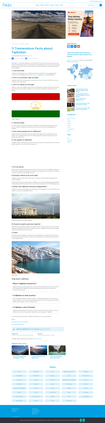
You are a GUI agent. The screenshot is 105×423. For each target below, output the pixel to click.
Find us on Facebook (19, 58)
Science (52, 5)
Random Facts (35, 412)
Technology (85, 392)
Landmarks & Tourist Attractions (69, 379)
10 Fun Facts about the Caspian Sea (38, 357)
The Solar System (36, 396)
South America (52, 392)
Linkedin (75, 46)
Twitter (68, 46)
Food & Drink (19, 379)
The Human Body (19, 396)
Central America (19, 375)
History (37, 5)
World (61, 5)
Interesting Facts (35, 409)
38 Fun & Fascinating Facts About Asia (56, 357)
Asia (16, 43)
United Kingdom (19, 400)
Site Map (13, 411)
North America (69, 384)
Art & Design (36, 371)
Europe (69, 375)
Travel (69, 396)
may (19, 63)
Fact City (7, 5)
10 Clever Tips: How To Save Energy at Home (22, 335)
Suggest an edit (98, 1)
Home (13, 43)
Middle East (19, 384)
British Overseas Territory (69, 371)
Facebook (71, 46)
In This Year (52, 379)
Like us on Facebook (33, 329)
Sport (69, 392)
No (83, 420)
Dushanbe (69, 140)
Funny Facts (34, 408)
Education (52, 375)
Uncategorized (70, 129)
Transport (52, 396)
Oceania (86, 384)
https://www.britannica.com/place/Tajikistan (20, 321)
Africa (19, 371)
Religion (86, 388)
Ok (80, 420)
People (52, 388)
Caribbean (86, 371)
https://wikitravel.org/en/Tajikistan (18, 324)
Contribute (92, 1)
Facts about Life (35, 411)
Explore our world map (72, 60)
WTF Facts (34, 414)
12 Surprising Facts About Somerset (46, 335)
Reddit (78, 46)
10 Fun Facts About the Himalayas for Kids (19, 357)
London (85, 379)
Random (47, 5)
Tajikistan (69, 141)
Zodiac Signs (69, 400)
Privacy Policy (15, 409)
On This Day (35, 388)
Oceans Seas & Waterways (19, 388)
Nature (42, 5)
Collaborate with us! (16, 408)
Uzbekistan (34, 74)
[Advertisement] (36, 155)
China (45, 74)
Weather (36, 400)
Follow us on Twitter (33, 58)
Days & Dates (36, 375)
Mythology (36, 384)
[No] (103, 420)
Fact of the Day (71, 118)
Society (57, 5)
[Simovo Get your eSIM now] (80, 36)
